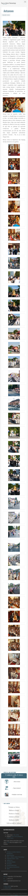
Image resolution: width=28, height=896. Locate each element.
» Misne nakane (16, 781)
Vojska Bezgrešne (10, 855)
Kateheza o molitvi (14, 820)
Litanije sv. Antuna (14, 816)
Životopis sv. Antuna (14, 807)
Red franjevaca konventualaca (13, 867)
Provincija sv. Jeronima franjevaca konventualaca (14, 852)
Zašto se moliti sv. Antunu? (14, 823)
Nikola (16, 895)
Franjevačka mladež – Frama (12, 858)
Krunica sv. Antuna (14, 813)
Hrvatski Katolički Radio (11, 865)
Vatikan (8, 868)
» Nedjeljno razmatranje (17, 794)
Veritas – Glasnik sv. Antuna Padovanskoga (15, 857)
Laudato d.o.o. (10, 860)
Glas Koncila (9, 863)
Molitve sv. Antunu (14, 810)
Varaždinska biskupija (11, 862)
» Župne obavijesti (17, 788)
